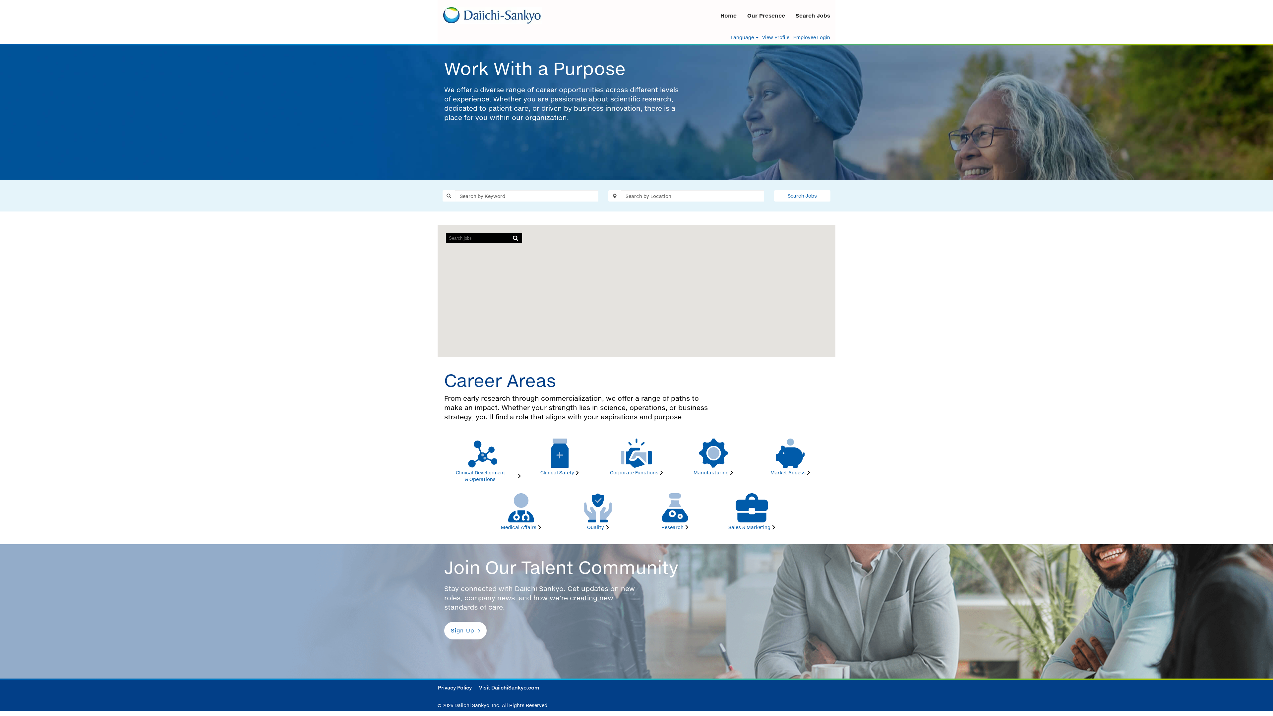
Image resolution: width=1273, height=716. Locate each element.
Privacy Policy (455, 688)
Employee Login (811, 37)
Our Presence (766, 15)
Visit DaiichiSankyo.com (509, 688)
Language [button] (743, 37)
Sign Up (462, 630)
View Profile (775, 37)
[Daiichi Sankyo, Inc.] (493, 15)
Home (728, 15)
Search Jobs (813, 15)
